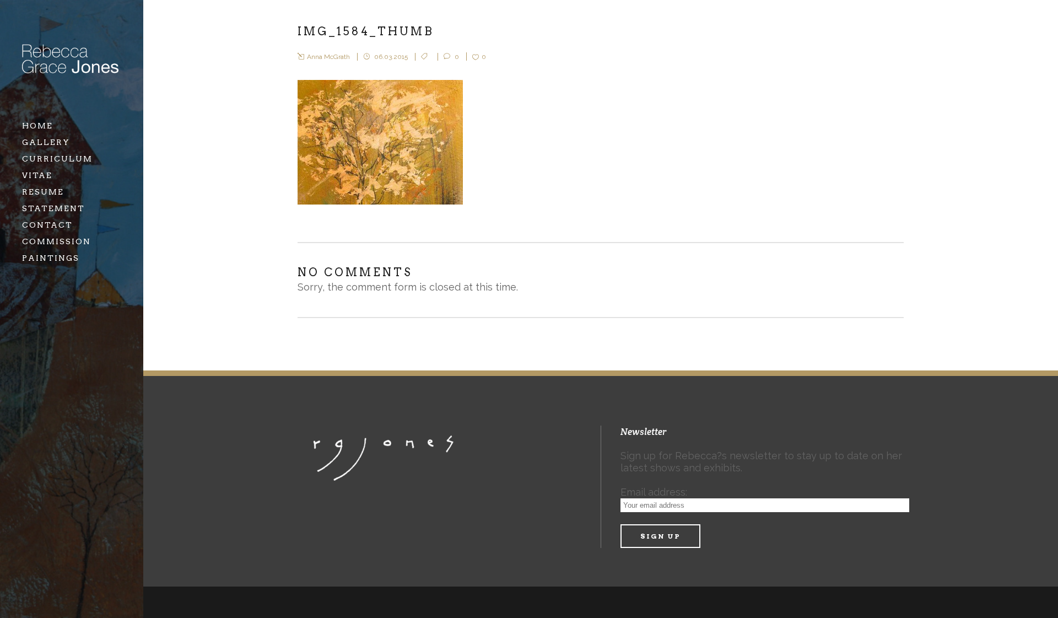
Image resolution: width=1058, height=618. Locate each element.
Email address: (653, 492)
